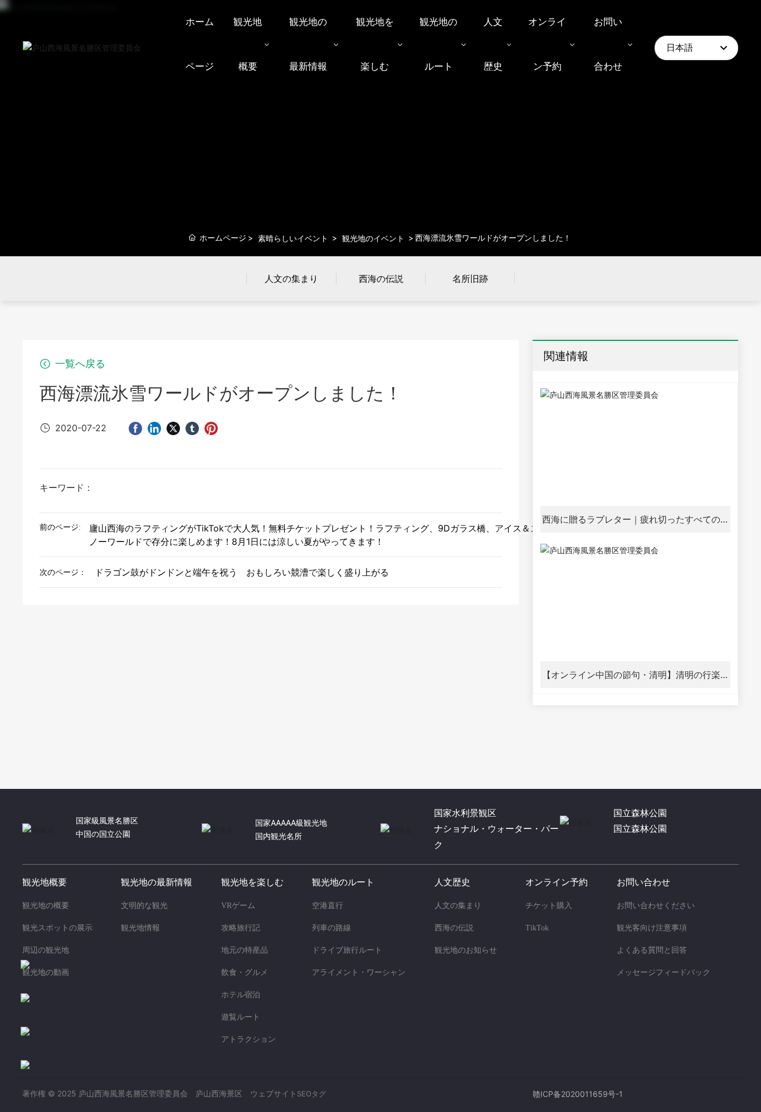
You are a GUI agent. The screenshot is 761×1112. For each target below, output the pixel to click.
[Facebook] (135, 428)
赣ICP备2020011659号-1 (578, 1094)
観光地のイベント (373, 238)
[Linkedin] (154, 428)
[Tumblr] (192, 428)
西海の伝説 (381, 278)
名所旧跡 (470, 278)
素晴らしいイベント (293, 238)
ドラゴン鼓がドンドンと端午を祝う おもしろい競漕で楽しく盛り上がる (242, 572)
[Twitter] (173, 428)
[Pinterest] (211, 428)
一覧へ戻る (78, 363)
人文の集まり (291, 278)
